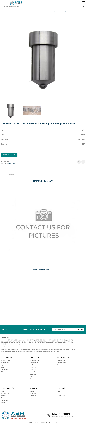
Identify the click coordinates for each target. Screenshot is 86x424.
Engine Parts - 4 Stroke (13, 11)
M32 (27, 11)
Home (4, 11)
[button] (83, 2)
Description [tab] (9, 175)
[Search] (83, 6)
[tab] (43, 175)
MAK (23, 11)
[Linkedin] (79, 162)
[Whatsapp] (83, 162)
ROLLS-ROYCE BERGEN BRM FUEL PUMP (43, 270)
